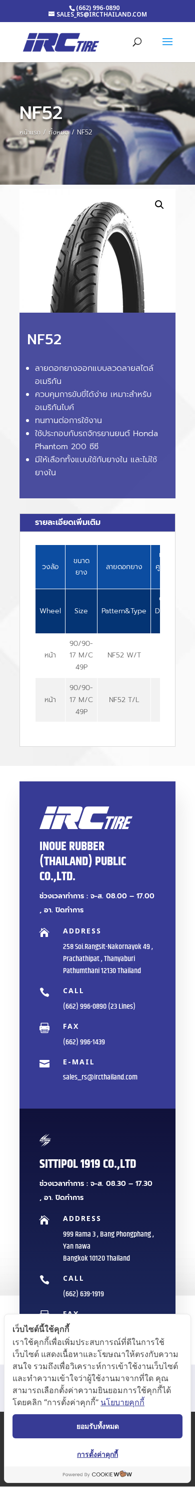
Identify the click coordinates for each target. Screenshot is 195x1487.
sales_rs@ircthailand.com (100, 1077)
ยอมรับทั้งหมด (97, 1426)
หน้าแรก (30, 132)
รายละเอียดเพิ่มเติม (67, 522)
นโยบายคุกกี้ (122, 1402)
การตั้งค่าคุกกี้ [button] (97, 1454)
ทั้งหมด (58, 132)
